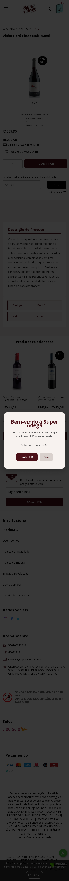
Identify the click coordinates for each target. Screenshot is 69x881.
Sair (46, 457)
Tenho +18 (26, 457)
